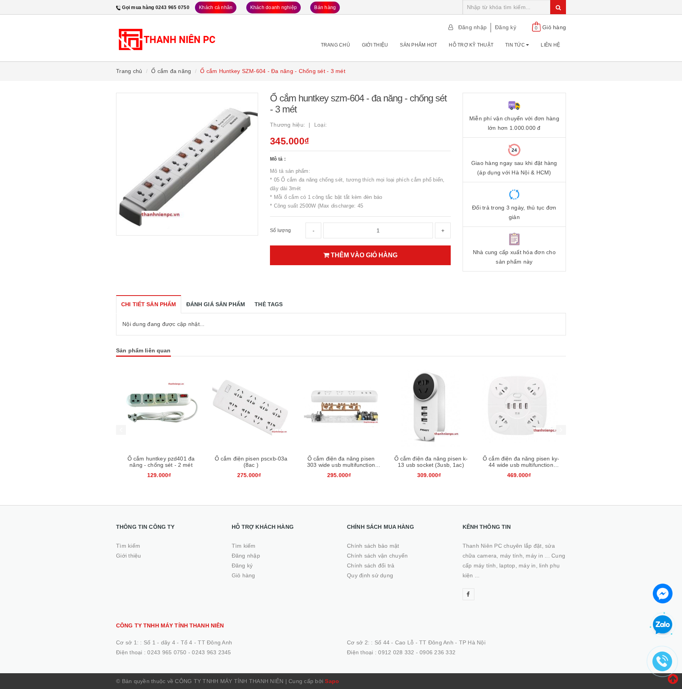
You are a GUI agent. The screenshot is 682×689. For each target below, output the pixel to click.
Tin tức (515, 45)
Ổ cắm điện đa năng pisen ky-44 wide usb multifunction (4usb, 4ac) (521, 464)
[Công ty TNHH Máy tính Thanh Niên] (168, 35)
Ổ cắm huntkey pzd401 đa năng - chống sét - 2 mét (161, 461)
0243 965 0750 (166, 652)
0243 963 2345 (211, 652)
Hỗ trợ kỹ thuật (471, 45)
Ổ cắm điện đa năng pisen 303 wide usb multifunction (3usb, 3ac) (341, 464)
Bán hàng (325, 7)
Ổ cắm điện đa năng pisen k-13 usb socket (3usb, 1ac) (431, 461)
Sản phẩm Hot (418, 45)
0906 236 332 (437, 652)
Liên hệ (550, 45)
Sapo (332, 681)
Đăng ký (505, 27)
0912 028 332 (396, 652)
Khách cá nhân (215, 7)
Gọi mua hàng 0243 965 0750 (155, 7)
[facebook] (468, 594)
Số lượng (280, 230)
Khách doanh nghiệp (273, 7)
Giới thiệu (375, 45)
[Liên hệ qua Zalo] (663, 625)
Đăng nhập (472, 27)
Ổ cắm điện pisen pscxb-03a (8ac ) (251, 461)
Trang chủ (335, 45)
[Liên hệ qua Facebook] (663, 593)
